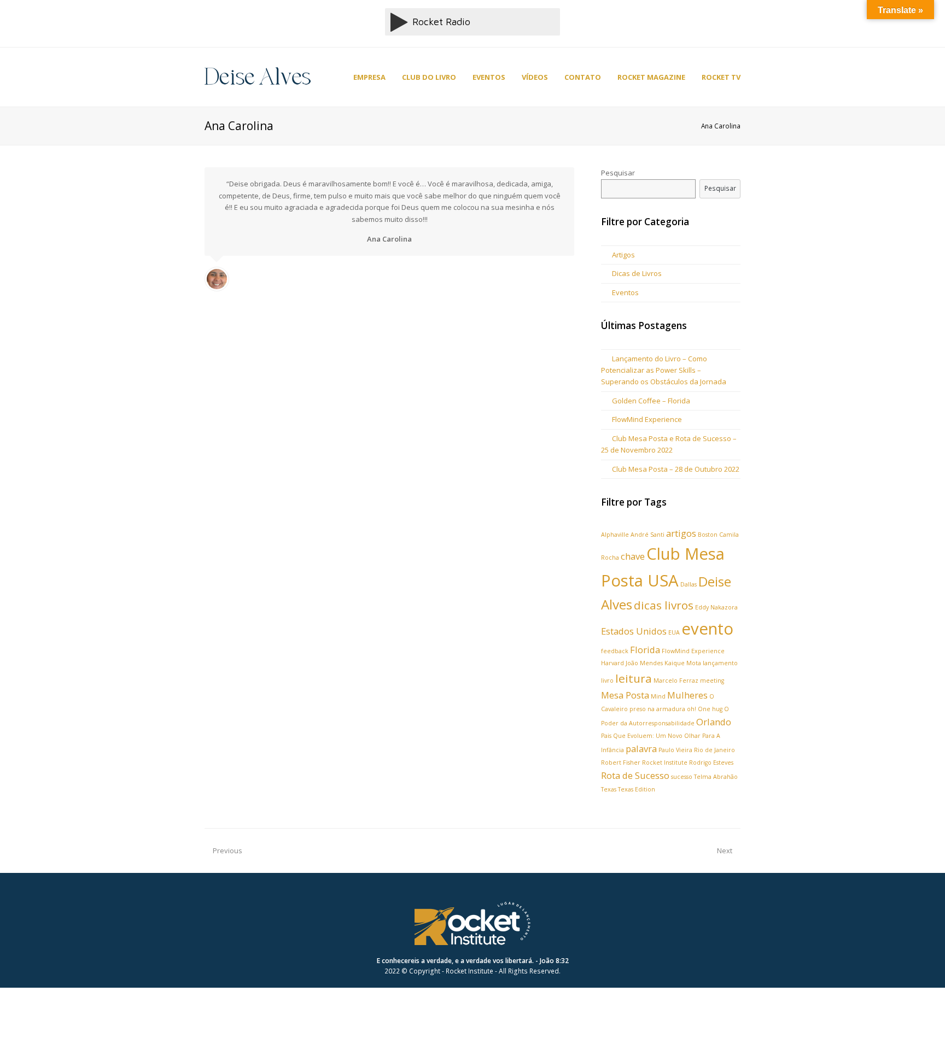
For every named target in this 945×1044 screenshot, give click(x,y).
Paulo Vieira (675, 750)
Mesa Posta (625, 695)
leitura (633, 678)
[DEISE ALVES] (258, 76)
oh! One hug (704, 709)
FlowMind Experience (647, 419)
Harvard (612, 663)
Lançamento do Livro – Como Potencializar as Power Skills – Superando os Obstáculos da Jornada (663, 370)
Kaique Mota (682, 663)
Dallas (688, 584)
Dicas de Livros (637, 273)
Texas (608, 789)
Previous (227, 850)
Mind (658, 696)
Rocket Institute (664, 762)
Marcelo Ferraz (676, 680)
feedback (614, 651)
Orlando (713, 721)
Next (724, 850)
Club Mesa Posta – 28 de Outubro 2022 (675, 469)
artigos (681, 533)
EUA (674, 632)
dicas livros (663, 605)
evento (707, 629)
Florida (645, 649)
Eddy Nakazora (716, 607)
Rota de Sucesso (635, 775)
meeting (712, 680)
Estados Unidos (634, 631)
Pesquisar (618, 173)
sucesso (681, 777)
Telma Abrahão (716, 777)
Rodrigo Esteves (711, 762)
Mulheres (687, 695)
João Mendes (644, 663)
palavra (641, 748)
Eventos (625, 292)
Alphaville (615, 534)
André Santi (647, 534)
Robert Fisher (620, 762)
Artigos (623, 255)
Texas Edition (636, 789)
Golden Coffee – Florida (651, 401)
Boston (708, 534)
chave (633, 556)
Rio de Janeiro (714, 750)
